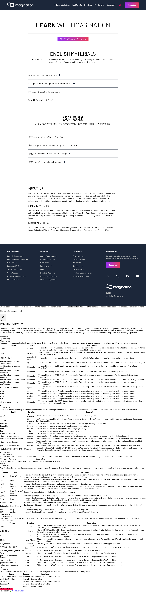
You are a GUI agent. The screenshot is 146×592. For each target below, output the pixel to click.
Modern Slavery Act (81, 276)
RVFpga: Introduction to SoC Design (44, 91)
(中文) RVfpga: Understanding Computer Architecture (52, 145)
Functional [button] (4, 405)
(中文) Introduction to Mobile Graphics (45, 137)
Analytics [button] (3, 464)
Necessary (6, 338)
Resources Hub (46, 266)
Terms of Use (78, 263)
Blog (42, 269)
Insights (101, 5)
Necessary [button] (4, 337)
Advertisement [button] (6, 514)
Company (111, 5)
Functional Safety (14, 266)
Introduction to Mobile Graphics (42, 75)
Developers (88, 5)
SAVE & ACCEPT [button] (6, 589)
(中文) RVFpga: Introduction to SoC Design (47, 153)
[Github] (127, 276)
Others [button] (2, 567)
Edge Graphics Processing (17, 259)
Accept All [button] (17, 311)
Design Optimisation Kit (16, 276)
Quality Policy (78, 269)
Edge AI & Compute (15, 256)
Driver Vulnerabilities (48, 276)
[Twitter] (117, 276)
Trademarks (77, 266)
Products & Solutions (61, 5)
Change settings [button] (6, 311)
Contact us (132, 5)
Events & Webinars (47, 273)
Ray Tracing (12, 263)
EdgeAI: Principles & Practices (42, 100)
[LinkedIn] (107, 276)
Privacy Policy (78, 256)
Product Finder (13, 279)
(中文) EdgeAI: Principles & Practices (45, 162)
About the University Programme (73, 39)
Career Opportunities (48, 256)
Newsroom (44, 263)
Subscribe (113, 265)
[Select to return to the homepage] (20, 5)
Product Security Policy (82, 273)
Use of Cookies (79, 259)
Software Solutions (14, 269)
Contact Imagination (48, 279)
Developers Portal (47, 259)
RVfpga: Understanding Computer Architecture (50, 83)
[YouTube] (137, 276)
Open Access (12, 273)
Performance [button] (5, 452)
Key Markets (77, 5)
